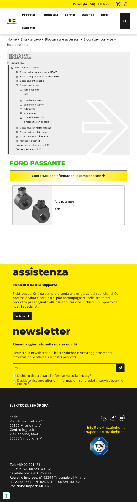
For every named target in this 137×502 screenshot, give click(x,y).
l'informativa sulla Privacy (70, 375)
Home (12, 39)
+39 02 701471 (28, 464)
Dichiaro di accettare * (54, 375)
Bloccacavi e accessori (62, 39)
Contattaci (21, 316)
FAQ (92, 4)
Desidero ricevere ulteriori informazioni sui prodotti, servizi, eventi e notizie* (70, 382)
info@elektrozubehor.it (106, 427)
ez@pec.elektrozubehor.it (104, 431)
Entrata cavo (31, 39)
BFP (57, 209)
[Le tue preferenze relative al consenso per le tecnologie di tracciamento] (6, 495)
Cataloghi (80, 4)
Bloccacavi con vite (98, 39)
